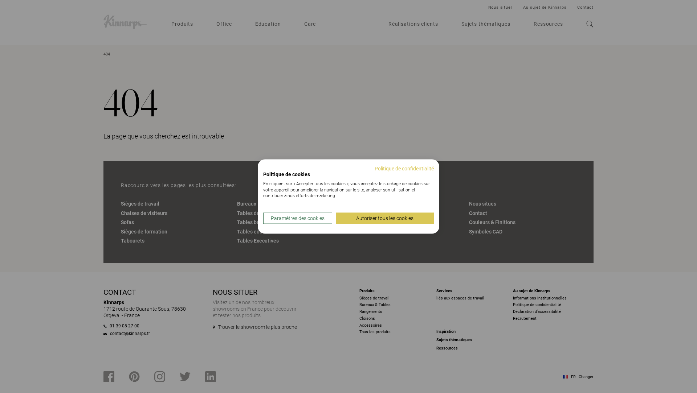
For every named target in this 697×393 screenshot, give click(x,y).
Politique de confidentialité (404, 168)
